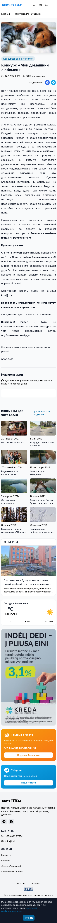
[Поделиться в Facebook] (47, 82)
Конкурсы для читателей (28, 14)
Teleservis (34, 883)
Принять (28, 917)
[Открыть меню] (53, 5)
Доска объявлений (11, 866)
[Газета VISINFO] (40, 5)
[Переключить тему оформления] (46, 5)
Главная (5, 14)
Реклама (5, 860)
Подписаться (28, 782)
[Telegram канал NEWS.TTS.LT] (4, 821)
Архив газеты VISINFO (12, 871)
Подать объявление (28, 755)
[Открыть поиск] (34, 5)
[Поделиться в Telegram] (53, 82)
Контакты (6, 855)
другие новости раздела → (41, 413)
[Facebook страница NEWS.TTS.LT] (11, 821)
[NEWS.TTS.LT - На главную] (11, 5)
